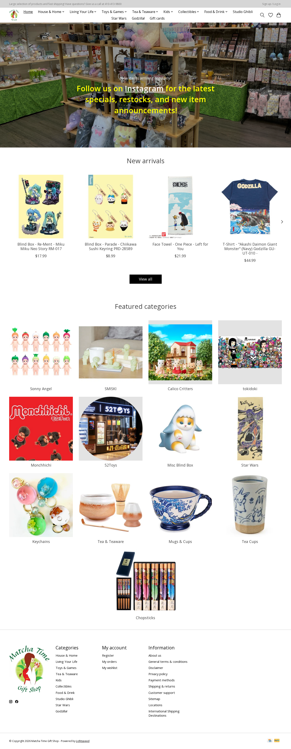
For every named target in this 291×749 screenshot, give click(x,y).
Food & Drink (65, 692)
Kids (59, 680)
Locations (155, 705)
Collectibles (64, 686)
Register (108, 655)
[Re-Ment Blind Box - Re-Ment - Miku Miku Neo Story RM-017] (41, 206)
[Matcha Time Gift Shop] (14, 15)
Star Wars (119, 18)
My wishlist (109, 668)
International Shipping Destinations (164, 713)
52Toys (111, 465)
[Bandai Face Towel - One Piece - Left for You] (180, 206)
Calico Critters (180, 388)
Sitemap (154, 699)
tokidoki (250, 388)
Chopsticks (145, 617)
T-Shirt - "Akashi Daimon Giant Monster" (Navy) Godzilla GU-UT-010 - (250, 249)
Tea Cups (250, 541)
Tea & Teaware (111, 541)
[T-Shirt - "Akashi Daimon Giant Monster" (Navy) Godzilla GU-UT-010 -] (250, 206)
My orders (109, 661)
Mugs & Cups (180, 541)
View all (145, 279)
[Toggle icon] (262, 15)
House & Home (67, 655)
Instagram (145, 88)
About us (154, 655)
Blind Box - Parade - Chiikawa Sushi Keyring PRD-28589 (111, 246)
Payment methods (161, 680)
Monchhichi (41, 465)
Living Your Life (66, 661)
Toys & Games (66, 668)
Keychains (41, 541)
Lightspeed (82, 741)
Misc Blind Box (180, 465)
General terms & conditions (167, 661)
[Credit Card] (269, 741)
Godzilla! (138, 18)
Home (28, 12)
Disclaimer (155, 668)
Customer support (161, 692)
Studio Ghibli (243, 12)
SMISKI (111, 388)
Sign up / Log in (271, 4)
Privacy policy (157, 674)
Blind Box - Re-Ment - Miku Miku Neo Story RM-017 (41, 246)
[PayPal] (277, 741)
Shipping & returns (161, 686)
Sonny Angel (41, 388)
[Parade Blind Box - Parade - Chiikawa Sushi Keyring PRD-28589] (111, 206)
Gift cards (157, 18)
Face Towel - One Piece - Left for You (180, 246)
